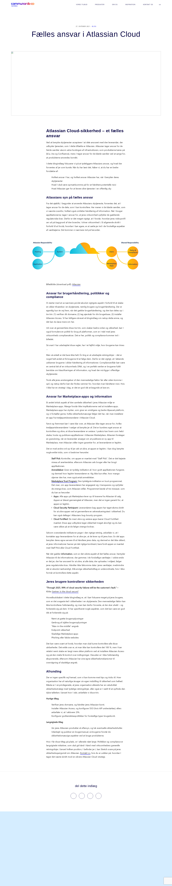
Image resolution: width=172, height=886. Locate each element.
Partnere (81, 841)
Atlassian (76, 284)
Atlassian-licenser (44, 857)
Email (98, 796)
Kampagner (42, 861)
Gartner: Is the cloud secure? (65, 591)
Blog (94, 26)
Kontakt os (148, 4)
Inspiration (130, 4)
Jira (59, 841)
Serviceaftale (42, 847)
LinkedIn (90, 796)
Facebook (73, 796)
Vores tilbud (81, 4)
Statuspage (62, 857)
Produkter (99, 4)
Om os (115, 4)
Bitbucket (61, 854)
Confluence (62, 851)
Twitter (82, 796)
